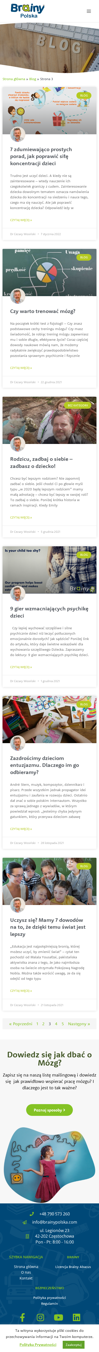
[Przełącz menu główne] (89, 11)
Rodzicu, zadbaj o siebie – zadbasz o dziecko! (41, 462)
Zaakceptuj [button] (73, 1345)
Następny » (79, 1023)
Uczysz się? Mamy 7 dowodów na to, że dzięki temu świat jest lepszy (48, 926)
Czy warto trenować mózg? (42, 311)
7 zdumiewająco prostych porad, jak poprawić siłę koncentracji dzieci (41, 156)
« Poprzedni (20, 1023)
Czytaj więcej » (21, 220)
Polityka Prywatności (38, 1344)
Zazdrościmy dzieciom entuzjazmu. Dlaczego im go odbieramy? (44, 765)
